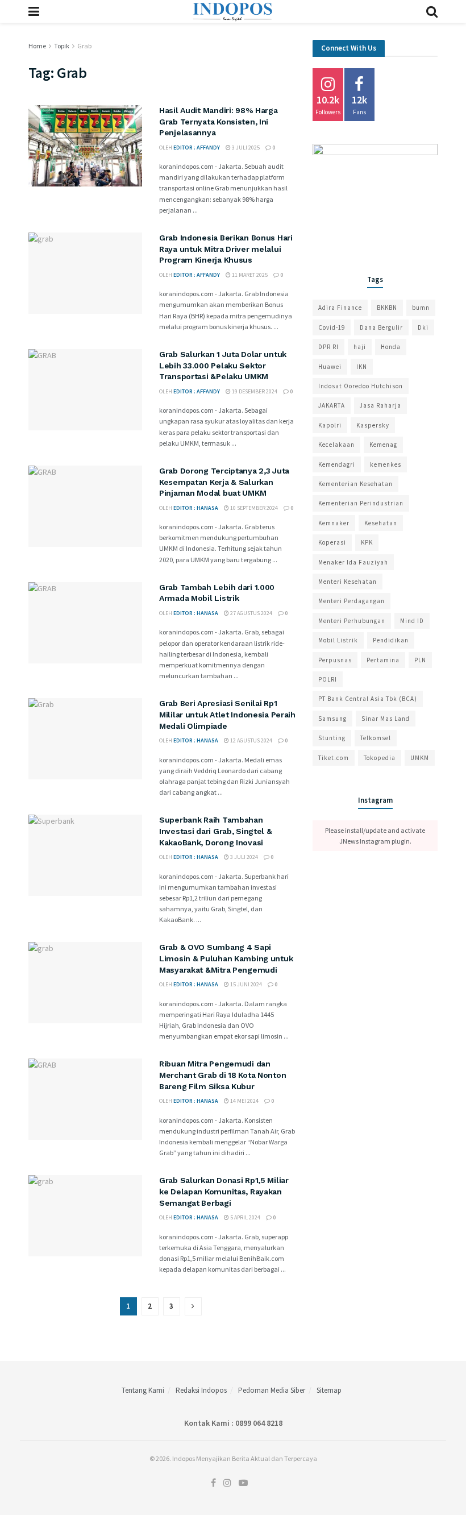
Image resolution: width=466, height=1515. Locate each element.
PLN (420, 660)
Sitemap (329, 1390)
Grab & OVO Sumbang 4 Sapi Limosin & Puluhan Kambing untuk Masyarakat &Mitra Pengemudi (226, 958)
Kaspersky (372, 425)
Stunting (332, 738)
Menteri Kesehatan (347, 582)
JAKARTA (331, 405)
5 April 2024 (244, 1217)
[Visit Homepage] (232, 11)
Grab (84, 45)
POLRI (327, 679)
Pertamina (383, 660)
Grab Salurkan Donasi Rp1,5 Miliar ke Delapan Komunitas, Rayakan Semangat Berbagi (224, 1191)
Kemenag (383, 445)
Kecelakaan (336, 445)
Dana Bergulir (381, 327)
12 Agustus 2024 (250, 740)
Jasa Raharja (380, 405)
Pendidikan (391, 640)
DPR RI (328, 347)
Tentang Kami (143, 1390)
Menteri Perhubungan (351, 621)
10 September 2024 (253, 508)
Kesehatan (380, 523)
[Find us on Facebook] (213, 1483)
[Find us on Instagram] (227, 1483)
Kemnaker (333, 523)
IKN (361, 367)
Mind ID (412, 621)
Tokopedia (380, 758)
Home (37, 45)
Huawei (330, 367)
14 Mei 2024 (244, 1101)
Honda (391, 347)
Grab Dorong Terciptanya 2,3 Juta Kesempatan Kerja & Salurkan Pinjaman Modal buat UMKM (224, 481)
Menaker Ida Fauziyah (353, 562)
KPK (367, 542)
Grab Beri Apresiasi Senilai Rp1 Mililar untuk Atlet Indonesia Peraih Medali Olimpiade (227, 714)
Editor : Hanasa (195, 508)
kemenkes (385, 464)
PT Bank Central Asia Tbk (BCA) (367, 699)
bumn (421, 308)
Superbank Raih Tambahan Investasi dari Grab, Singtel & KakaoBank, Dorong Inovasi (215, 830)
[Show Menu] (33, 11)
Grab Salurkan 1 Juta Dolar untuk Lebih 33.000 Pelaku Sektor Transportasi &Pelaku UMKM (222, 365)
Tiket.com (333, 758)
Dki (423, 327)
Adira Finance (340, 308)
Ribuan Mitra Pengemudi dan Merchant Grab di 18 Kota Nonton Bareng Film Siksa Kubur (222, 1074)
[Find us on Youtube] (243, 1483)
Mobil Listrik (338, 640)
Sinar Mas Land (385, 719)
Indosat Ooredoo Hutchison (360, 386)
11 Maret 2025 (249, 275)
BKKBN (387, 308)
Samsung (332, 719)
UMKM (419, 758)
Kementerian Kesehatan (355, 484)
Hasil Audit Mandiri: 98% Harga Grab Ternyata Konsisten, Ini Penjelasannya (218, 121)
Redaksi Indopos (201, 1390)
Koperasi (332, 542)
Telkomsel (375, 738)
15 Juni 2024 (245, 984)
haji (359, 347)
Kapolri (330, 425)
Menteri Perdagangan (351, 601)
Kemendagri (336, 464)
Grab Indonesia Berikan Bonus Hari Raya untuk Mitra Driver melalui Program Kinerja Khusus (226, 248)
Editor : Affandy (196, 147)
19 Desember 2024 (254, 391)
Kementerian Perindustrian (360, 503)
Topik (61, 45)
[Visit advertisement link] (375, 196)
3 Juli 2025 (245, 147)
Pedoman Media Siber (271, 1390)
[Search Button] (432, 11)
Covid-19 (331, 327)
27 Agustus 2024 (250, 613)
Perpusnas (335, 660)
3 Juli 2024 (243, 857)
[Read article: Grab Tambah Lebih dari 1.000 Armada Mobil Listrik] (85, 622)
